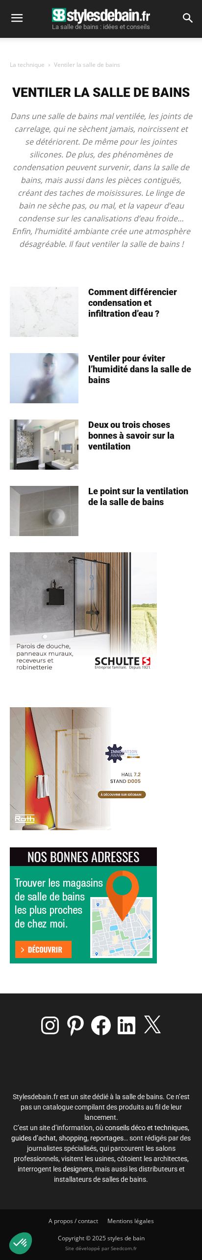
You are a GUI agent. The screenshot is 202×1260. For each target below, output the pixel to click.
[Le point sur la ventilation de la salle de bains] (44, 511)
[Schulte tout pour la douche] (83, 672)
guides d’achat (33, 1138)
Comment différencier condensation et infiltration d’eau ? (132, 303)
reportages (107, 1138)
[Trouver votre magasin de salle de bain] (83, 960)
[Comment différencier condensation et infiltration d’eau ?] (44, 312)
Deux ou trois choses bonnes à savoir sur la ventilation (131, 435)
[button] (16, 18)
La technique (27, 64)
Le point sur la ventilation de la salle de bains (138, 496)
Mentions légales (130, 1221)
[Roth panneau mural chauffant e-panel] (83, 827)
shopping (73, 1138)
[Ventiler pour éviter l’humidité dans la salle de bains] (44, 378)
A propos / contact (73, 1221)
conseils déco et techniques (146, 1128)
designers (77, 1169)
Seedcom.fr (124, 1248)
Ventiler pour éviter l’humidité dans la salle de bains (139, 369)
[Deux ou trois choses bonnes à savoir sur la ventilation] (44, 445)
